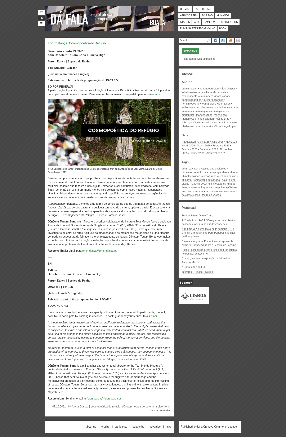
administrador (189, 88)
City (197, 22)
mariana (188, 111)
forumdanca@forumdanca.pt (99, 250)
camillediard (208, 92)
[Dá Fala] (70, 17)
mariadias (220, 107)
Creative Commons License (220, 426)
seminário (165, 410)
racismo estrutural (193, 191)
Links (168, 426)
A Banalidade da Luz (193, 267)
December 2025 (209, 149)
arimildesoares (190, 92)
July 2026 (203, 141)
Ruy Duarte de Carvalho (197, 28)
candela (221, 92)
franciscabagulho (191, 99)
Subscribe (138, 426)
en (41, 18)
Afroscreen (189, 15)
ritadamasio (188, 126)
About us (91, 426)
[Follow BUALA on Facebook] (215, 40)
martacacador (204, 115)
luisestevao (206, 107)
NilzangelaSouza (191, 122)
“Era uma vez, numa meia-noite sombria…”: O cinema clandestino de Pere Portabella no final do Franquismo (208, 233)
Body (222, 28)
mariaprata (188, 115)
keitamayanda (190, 107)
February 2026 (221, 145)
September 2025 (216, 153)
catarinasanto (189, 96)
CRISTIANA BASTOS (227, 176)
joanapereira (209, 103)
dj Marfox (187, 179)
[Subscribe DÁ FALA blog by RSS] (230, 40)
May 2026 (231, 141)
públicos (232, 187)
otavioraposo (211, 122)
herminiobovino (191, 103)
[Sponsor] (194, 302)
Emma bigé (156, 406)
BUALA (157, 22)
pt (41, 12)
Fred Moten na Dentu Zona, (197, 215)
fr (41, 23)
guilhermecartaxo (213, 99)
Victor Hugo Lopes (225, 126)
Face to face (203, 9)
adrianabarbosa (209, 88)
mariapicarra (220, 111)
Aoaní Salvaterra (191, 168)
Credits (105, 426)
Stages (185, 22)
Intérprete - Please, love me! (198, 271)
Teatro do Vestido (211, 195)
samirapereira (205, 126)
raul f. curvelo (228, 122)
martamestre (189, 118)
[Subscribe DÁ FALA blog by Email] (238, 40)
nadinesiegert (206, 118)
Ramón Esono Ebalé (217, 191)
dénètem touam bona (135, 406)
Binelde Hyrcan (191, 176)
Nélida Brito (222, 118)
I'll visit (185, 9)
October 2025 (197, 153)
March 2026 (204, 145)
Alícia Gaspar (80, 406)
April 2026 (189, 145)
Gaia (224, 179)
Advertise (155, 426)
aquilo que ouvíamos (214, 168)
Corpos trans (209, 176)
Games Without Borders (221, 22)
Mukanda (223, 15)
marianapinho (203, 111)
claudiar (204, 96)
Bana (226, 172)
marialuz (233, 107)
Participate (121, 426)
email (158, 94)
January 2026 (189, 149)
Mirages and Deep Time (212, 187)
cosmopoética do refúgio (105, 406)
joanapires (224, 103)
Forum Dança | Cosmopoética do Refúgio (77, 43)
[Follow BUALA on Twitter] (223, 40)
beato (234, 172)
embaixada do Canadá (207, 179)
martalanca (220, 115)
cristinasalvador (220, 96)
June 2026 (217, 141)
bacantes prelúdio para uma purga (201, 172)
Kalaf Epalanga (217, 183)
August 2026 (189, 141)
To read (207, 15)
